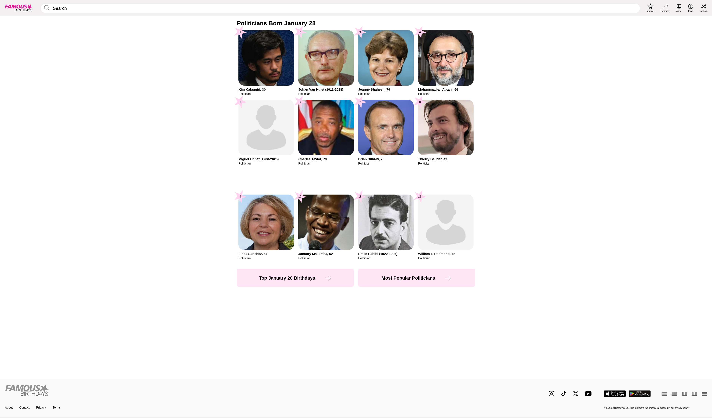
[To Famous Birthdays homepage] (18, 8)
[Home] (179, 390)
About (9, 407)
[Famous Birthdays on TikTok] (563, 393)
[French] (684, 394)
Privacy (41, 407)
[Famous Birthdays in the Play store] (640, 393)
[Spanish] (664, 394)
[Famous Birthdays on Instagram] (551, 393)
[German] (704, 394)
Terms (57, 407)
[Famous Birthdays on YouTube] (589, 393)
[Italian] (694, 394)
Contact (24, 407)
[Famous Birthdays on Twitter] (575, 393)
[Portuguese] (674, 394)
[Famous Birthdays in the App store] (615, 393)
